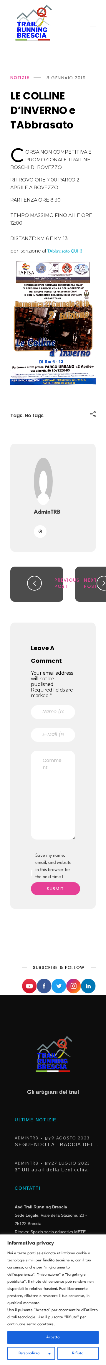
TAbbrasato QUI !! (64, 251)
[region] (53, 1299)
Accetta (53, 1337)
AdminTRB (47, 512)
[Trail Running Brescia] (32, 22)
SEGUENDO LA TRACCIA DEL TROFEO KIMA (59, 1144)
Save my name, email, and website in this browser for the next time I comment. (53, 869)
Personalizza (29, 1353)
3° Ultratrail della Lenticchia (51, 1169)
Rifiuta (78, 1353)
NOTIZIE (20, 78)
